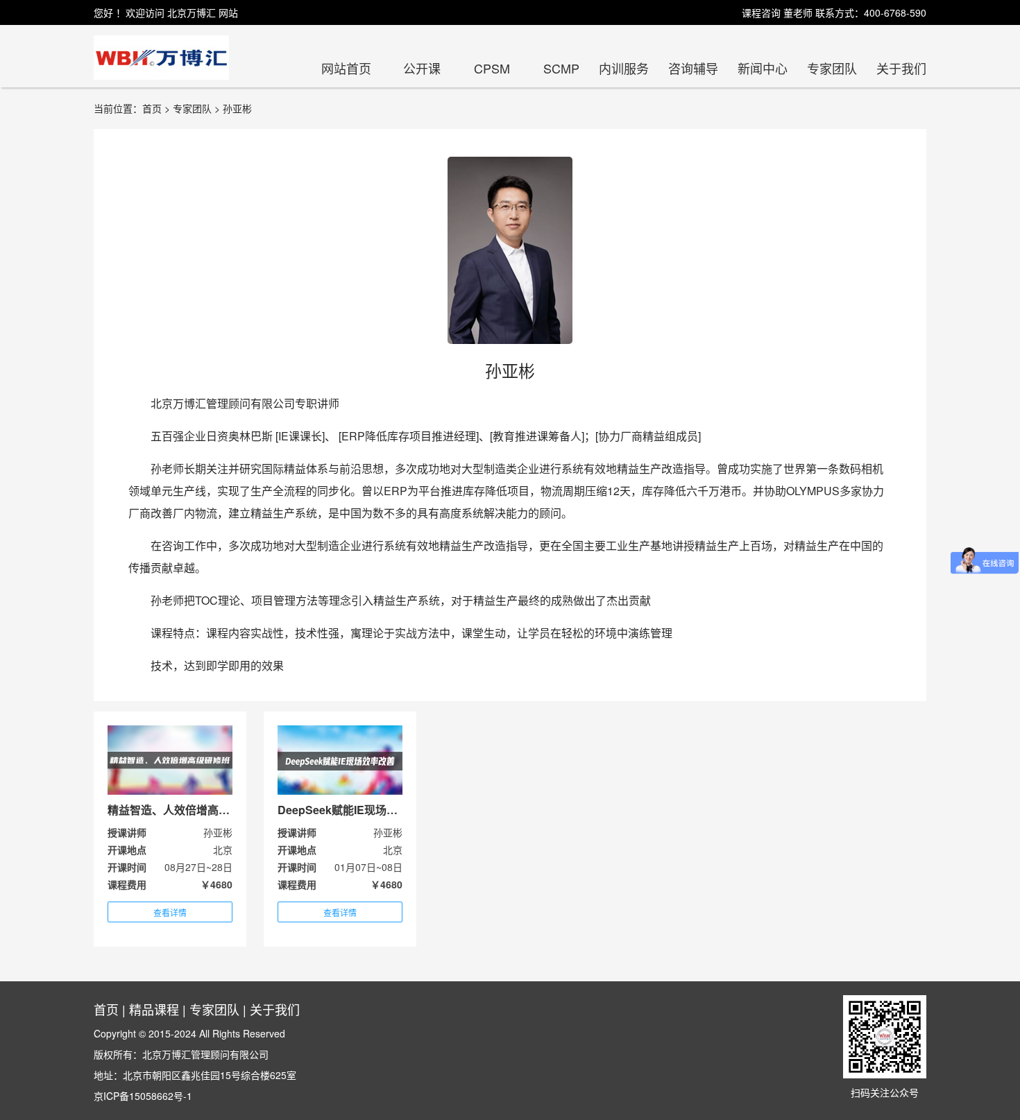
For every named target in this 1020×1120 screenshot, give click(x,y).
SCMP (561, 68)
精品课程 (154, 1009)
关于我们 (901, 68)
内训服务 (624, 68)
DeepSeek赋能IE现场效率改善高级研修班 (382, 810)
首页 (106, 1009)
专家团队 (832, 68)
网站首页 (346, 68)
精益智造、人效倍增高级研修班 (185, 810)
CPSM (492, 68)
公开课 (422, 68)
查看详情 (170, 912)
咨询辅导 (693, 68)
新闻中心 (763, 68)
